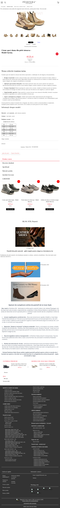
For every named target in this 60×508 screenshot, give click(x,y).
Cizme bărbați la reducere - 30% (11, 450)
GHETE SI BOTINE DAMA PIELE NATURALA (14, 396)
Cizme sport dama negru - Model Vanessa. (10, 200)
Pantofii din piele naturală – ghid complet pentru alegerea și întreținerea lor (30, 251)
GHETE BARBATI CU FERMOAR (40, 415)
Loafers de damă (36, 391)
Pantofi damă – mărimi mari (38, 444)
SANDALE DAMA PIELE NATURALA (42, 461)
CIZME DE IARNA (8, 390)
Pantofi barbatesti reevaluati (10, 460)
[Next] (27, 367)
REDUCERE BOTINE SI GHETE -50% (13, 430)
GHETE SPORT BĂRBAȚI (38, 417)
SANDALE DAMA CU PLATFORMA (41, 464)
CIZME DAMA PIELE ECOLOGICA (11, 412)
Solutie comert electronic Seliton (30, 506)
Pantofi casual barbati (37, 396)
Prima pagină (3, 6)
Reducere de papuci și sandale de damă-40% (13, 447)
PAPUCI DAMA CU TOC (39, 454)
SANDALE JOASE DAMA (39, 463)
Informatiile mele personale (30, 503)
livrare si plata (6, 484)
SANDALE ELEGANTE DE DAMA (41, 460)
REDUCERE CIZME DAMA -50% (12, 429)
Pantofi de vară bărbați (38, 437)
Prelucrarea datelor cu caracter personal (15, 477)
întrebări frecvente (8, 175)
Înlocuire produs (7, 171)
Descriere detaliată (8, 163)
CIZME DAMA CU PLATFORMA (11, 407)
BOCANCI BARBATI (37, 414)
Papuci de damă (36, 441)
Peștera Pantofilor (15, 153)
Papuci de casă (35, 439)
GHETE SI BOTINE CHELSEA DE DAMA (13, 399)
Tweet (38, 42)
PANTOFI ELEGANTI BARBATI (39, 398)
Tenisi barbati (35, 403)
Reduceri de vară (36, 430)
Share (31, 42)
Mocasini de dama (36, 390)
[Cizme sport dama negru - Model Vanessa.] (10, 195)
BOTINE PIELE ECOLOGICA (10, 401)
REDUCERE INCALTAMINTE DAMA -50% (14, 433)
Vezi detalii (10, 209)
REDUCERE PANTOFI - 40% (10, 439)
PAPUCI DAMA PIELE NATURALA (41, 453)
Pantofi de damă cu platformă (38, 387)
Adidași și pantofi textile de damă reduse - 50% (14, 436)
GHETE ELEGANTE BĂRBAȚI (39, 419)
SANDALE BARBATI (38, 406)
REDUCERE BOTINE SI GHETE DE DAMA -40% (15, 442)
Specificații (5, 167)
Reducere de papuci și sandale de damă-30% (13, 455)
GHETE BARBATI (35, 410)
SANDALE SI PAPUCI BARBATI (40, 405)
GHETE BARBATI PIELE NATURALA (41, 412)
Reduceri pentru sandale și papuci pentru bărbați (14, 437)
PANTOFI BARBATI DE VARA (39, 401)
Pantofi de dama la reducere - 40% (11, 445)
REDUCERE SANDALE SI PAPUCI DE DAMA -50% (16, 434)
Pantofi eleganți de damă (9, 418)
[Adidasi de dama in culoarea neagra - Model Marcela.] (49, 195)
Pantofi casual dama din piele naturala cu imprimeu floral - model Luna (48, 364)
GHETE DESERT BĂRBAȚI (38, 420)
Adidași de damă (29, 6)
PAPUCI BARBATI (37, 407)
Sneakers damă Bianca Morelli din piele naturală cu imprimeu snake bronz (19, 364)
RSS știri (6, 378)
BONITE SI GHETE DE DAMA (10, 388)
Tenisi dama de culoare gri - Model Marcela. (30, 200)
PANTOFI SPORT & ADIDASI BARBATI (41, 399)
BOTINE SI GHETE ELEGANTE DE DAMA (13, 393)
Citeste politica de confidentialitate (30, 501)
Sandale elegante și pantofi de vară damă (41, 434)
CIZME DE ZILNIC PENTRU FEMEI (11, 391)
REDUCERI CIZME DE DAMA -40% (12, 443)
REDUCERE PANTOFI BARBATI (12, 432)
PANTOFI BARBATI (36, 394)
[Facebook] (32, 481)
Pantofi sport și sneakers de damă (19, 6)
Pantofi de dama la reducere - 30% (11, 454)
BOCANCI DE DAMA (8, 394)
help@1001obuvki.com (41, 475)
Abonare (6, 372)
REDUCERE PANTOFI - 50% (39, 428)
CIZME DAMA (6, 404)
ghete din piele (5, 153)
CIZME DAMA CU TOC (9, 409)
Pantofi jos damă (7, 425)
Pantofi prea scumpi (8, 457)
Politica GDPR (6, 493)
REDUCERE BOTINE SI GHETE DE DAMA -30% (15, 453)
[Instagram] (39, 481)
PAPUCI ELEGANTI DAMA (39, 451)
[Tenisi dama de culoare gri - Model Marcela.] (30, 195)
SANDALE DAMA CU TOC (39, 465)
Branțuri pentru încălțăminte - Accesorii (41, 423)
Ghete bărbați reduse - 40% (10, 440)
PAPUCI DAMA (36, 449)
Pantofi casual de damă (8, 417)
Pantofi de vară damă (38, 433)
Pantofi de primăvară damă (38, 388)
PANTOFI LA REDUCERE (37, 426)
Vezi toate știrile (6, 381)
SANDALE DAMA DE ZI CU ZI (40, 459)
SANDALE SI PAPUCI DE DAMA (39, 446)
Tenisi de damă (8, 423)
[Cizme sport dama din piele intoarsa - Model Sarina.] (30, 31)
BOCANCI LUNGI (8, 411)
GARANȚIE (6, 179)
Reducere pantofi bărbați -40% (11, 444)
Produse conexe (7, 159)
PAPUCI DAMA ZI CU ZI (39, 450)
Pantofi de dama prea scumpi (10, 459)
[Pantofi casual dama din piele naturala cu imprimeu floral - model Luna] (34, 366)
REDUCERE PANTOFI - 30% (10, 449)
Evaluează (28, 44)
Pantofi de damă (10, 6)
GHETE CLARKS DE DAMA (10, 398)
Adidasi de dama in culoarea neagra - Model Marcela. (50, 200)
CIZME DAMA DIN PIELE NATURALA (12, 406)
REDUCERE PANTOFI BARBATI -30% (13, 452)
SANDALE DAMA (37, 457)
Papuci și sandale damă (38, 432)
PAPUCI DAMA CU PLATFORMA (41, 455)
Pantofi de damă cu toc (8, 427)
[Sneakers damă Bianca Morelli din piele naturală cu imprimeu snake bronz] (6, 366)
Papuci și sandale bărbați (38, 435)
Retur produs (5, 490)
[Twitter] (36, 481)
